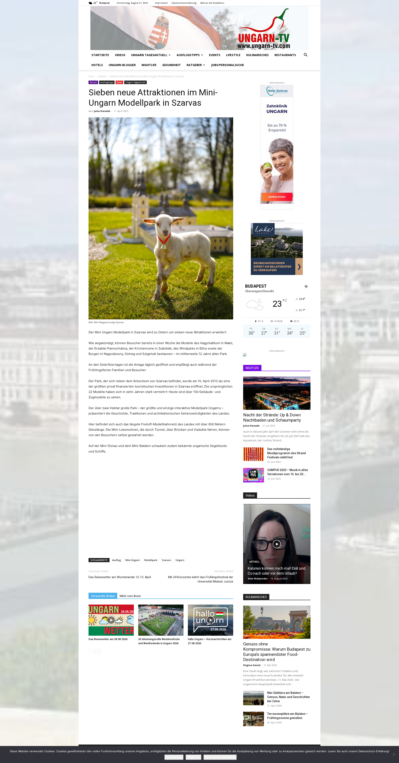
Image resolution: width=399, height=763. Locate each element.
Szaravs (166, 560)
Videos (120, 55)
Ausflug (116, 560)
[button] (305, 55)
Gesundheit (171, 65)
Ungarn (180, 560)
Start (91, 76)
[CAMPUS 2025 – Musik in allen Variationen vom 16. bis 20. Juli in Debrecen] (253, 475)
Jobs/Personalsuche (227, 65)
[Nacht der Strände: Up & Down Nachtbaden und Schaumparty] (276, 393)
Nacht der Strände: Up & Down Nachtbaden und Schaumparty (272, 417)
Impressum (161, 2)
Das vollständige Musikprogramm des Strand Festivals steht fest (286, 453)
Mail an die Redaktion (212, 2)
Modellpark (150, 560)
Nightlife (149, 65)
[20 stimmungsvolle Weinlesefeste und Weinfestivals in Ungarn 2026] (160, 620)
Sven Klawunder (257, 578)
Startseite (100, 55)
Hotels (97, 65)
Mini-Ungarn (133, 560)
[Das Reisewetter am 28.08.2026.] (111, 620)
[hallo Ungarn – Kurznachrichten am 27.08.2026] (210, 620)
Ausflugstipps (188, 55)
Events (214, 55)
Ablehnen (193, 757)
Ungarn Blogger (122, 65)
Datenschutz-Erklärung (220, 757)
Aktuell (102, 76)
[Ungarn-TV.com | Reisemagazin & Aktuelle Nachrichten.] (199, 28)
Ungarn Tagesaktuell (149, 55)
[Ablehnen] (394, 754)
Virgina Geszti (252, 665)
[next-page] (97, 651)
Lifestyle (233, 55)
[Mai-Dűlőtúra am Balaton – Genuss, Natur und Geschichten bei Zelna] (253, 698)
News (119, 82)
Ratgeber (194, 65)
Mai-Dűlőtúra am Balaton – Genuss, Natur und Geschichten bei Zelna (288, 697)
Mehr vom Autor (130, 596)
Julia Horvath (102, 111)
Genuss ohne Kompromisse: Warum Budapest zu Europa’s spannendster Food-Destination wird (276, 652)
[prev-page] (91, 651)
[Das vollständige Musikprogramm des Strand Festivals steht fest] (253, 454)
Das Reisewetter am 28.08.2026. (108, 639)
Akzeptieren (174, 757)
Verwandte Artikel (103, 596)
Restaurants (285, 55)
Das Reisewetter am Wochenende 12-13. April (120, 577)
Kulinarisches (257, 55)
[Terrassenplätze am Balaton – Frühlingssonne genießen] (253, 719)
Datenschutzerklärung (184, 2)
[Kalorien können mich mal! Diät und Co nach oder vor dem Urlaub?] (276, 544)
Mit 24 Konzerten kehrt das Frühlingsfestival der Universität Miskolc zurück (200, 579)
